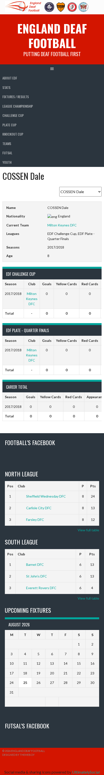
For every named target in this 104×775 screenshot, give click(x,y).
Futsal (7, 152)
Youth (7, 162)
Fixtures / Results (15, 96)
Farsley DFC (35, 519)
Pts (93, 486)
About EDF (9, 77)
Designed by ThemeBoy (18, 754)
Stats (6, 87)
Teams (6, 143)
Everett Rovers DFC (41, 588)
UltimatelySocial (86, 772)
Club (21, 486)
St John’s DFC (36, 576)
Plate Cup (9, 124)
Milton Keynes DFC (62, 225)
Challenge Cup (13, 115)
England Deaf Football (52, 36)
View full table (88, 530)
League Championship (17, 106)
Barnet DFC (35, 564)
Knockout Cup (12, 134)
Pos (10, 486)
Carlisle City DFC (39, 508)
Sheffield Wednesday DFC (46, 496)
